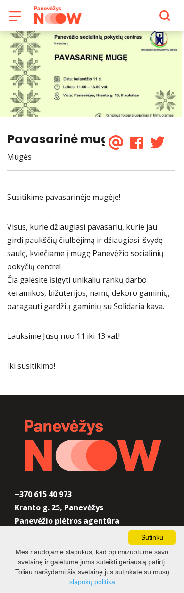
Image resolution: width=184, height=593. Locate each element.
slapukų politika (92, 581)
